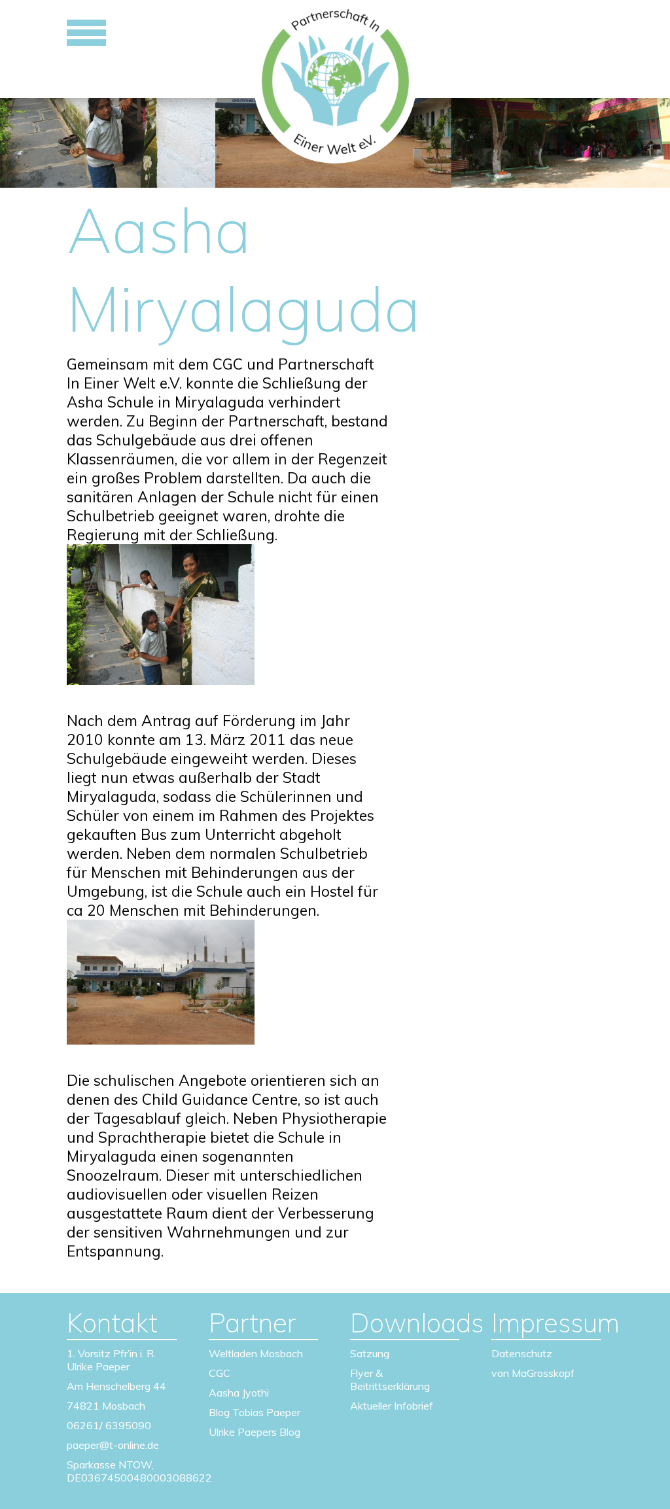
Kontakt (112, 1322)
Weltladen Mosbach (256, 1353)
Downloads (404, 1322)
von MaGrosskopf (532, 1372)
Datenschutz (521, 1353)
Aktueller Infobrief (391, 1405)
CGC (219, 1372)
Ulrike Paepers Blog (254, 1431)
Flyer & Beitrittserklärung (390, 1379)
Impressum (546, 1322)
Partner (252, 1322)
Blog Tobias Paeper (254, 1412)
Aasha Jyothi (239, 1392)
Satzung (369, 1353)
